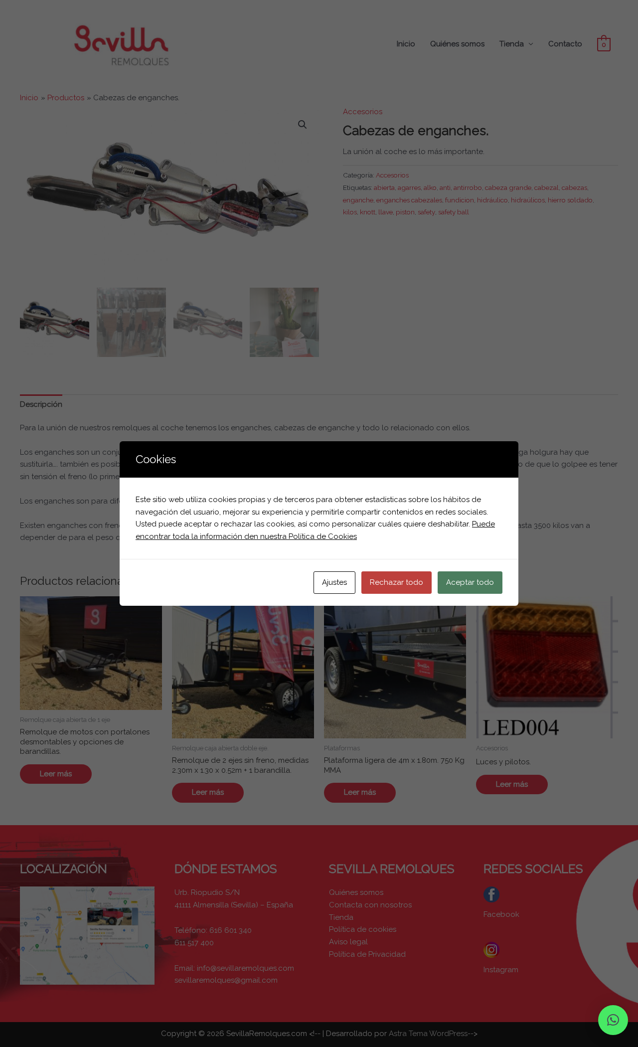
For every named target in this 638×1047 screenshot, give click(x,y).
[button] (613, 1020)
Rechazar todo (396, 582)
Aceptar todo (470, 582)
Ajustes (334, 582)
